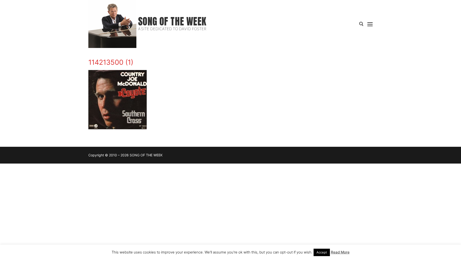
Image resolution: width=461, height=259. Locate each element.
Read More (340, 252)
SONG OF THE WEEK (172, 21)
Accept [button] (321, 252)
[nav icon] (370, 24)
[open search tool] (361, 24)
